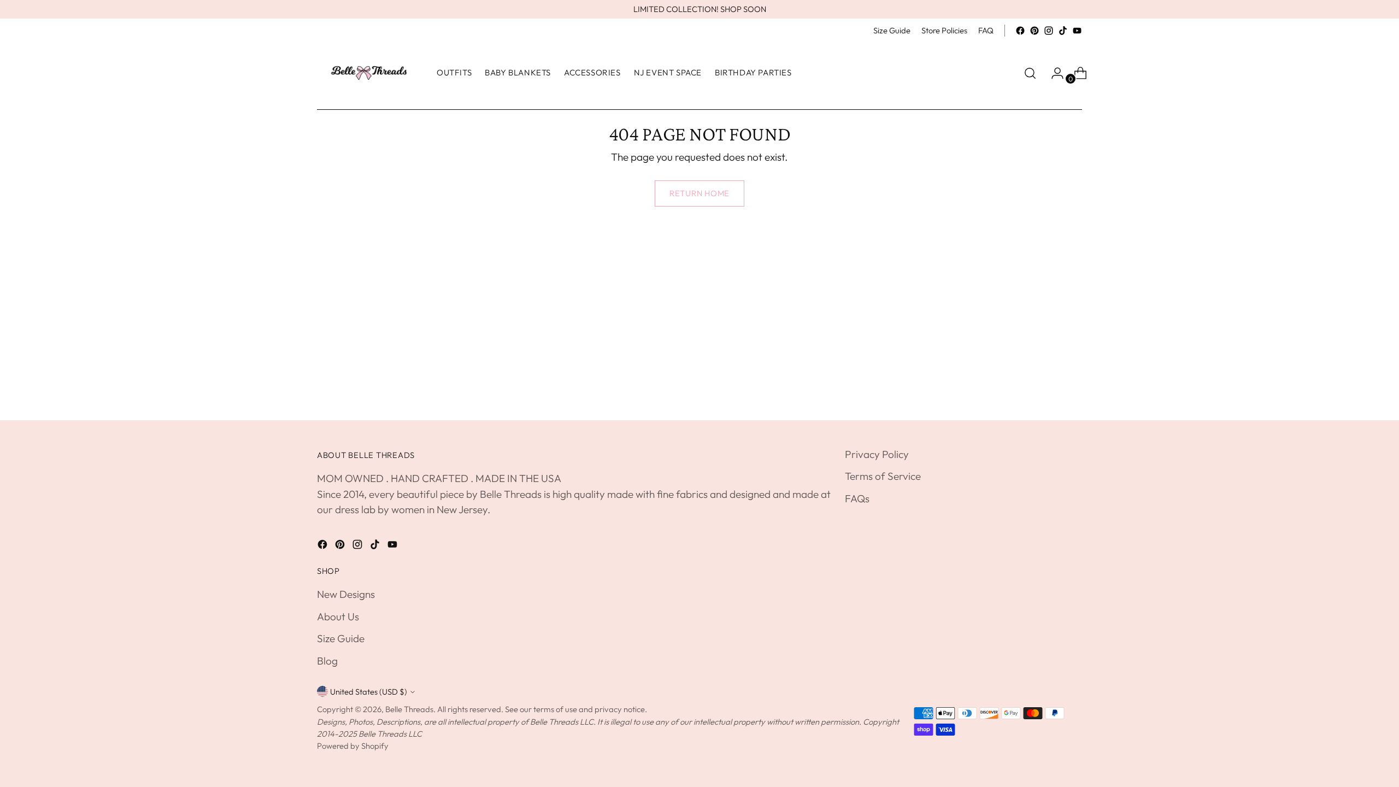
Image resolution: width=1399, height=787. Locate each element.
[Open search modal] (1030, 73)
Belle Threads (409, 709)
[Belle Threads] (369, 73)
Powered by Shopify (353, 746)
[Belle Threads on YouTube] (1077, 31)
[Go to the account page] (1053, 73)
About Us (338, 616)
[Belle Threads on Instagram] (1049, 31)
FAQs (857, 498)
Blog (327, 660)
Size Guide (341, 638)
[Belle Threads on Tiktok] (1063, 31)
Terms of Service (883, 476)
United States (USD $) (368, 691)
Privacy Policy (877, 454)
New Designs (346, 594)
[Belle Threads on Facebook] (1020, 31)
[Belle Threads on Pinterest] (1034, 31)
